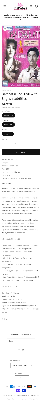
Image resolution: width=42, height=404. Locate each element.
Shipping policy (33, 399)
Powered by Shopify (23, 395)
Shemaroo (8, 124)
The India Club (12, 395)
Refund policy (35, 395)
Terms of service (21, 399)
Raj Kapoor (8, 115)
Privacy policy (10, 399)
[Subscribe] (32, 341)
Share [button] (6, 319)
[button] (4, 6)
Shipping (4, 107)
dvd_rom (7, 134)
